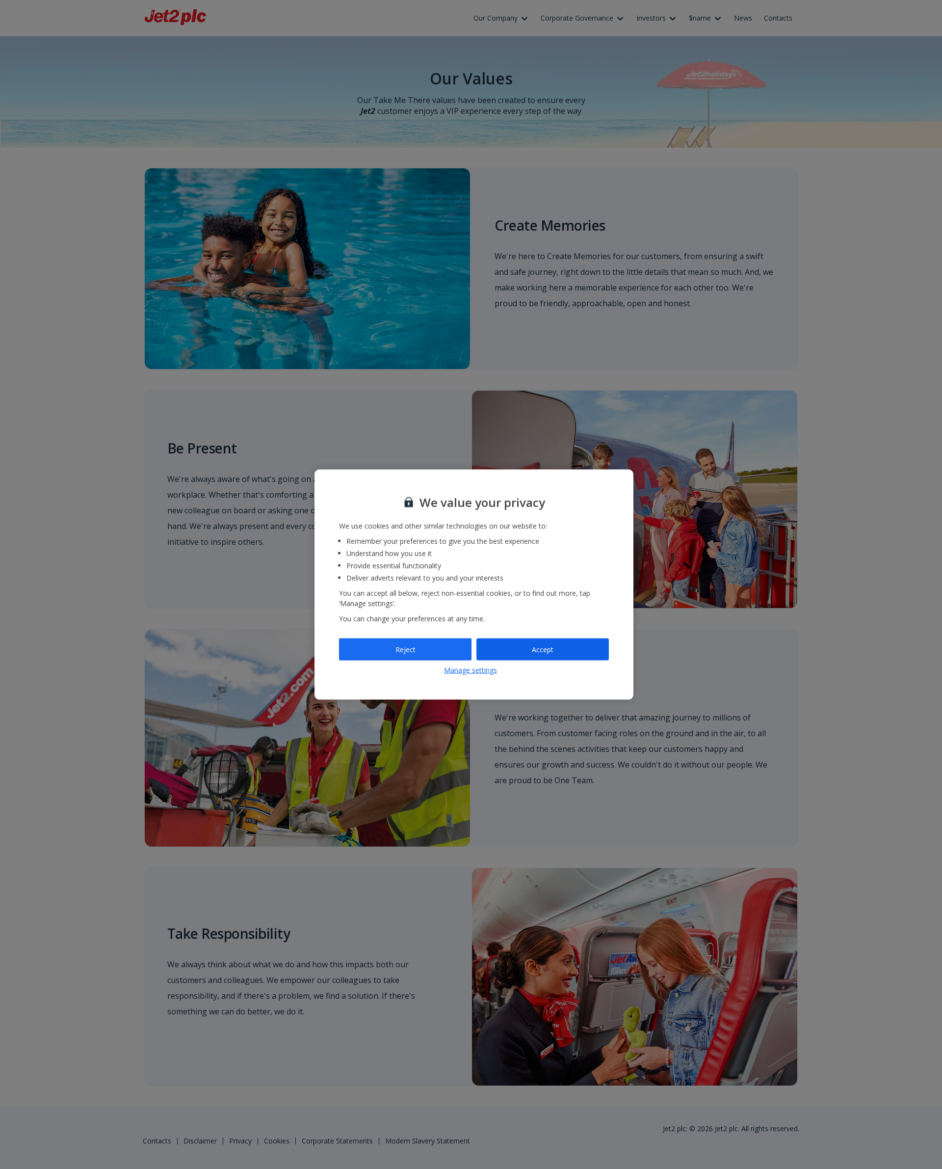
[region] (473, 585)
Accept (542, 649)
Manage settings (470, 670)
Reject (405, 649)
